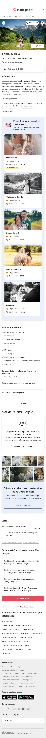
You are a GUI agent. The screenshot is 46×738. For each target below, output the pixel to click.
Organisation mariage (9, 645)
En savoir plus (7, 111)
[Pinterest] (14, 709)
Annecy (18, 16)
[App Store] (9, 699)
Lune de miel (24, 645)
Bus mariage (35, 633)
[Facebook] (4, 709)
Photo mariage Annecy (30, 542)
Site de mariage (31, 686)
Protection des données (10, 673)
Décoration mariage (9, 637)
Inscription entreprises (9, 683)
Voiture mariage (22, 633)
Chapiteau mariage (25, 637)
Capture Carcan (13, 269)
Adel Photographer (27, 607)
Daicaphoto (11, 305)
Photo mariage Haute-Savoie (11, 542)
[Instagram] (19, 709)
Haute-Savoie (7, 16)
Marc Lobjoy (11, 158)
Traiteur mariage (7, 625)
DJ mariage (6, 653)
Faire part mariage (22, 625)
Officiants (29, 649)
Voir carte (38, 529)
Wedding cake (7, 649)
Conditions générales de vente (13, 670)
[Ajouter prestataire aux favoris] (42, 23)
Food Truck (19, 649)
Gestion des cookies (29, 673)
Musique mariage (8, 633)
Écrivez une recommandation (23, 446)
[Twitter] (9, 709)
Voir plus (23, 403)
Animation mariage (8, 641)
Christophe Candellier (16, 197)
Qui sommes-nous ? (28, 683)
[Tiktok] (28, 709)
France (9, 720)
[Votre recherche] (3, 23)
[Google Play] (26, 699)
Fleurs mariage (23, 641)
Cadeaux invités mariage (10, 629)
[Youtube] (23, 709)
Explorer (38, 46)
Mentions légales (16, 667)
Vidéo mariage (27, 629)
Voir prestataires (23, 506)
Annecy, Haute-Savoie (13, 62)
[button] (23, 434)
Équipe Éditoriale (8, 686)
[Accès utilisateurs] (43, 10)
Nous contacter (23, 598)
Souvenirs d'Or (13, 233)
